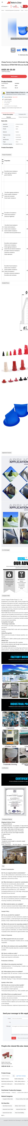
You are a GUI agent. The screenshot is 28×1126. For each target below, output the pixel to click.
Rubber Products (5, 1078)
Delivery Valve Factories (20, 1105)
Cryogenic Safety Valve (8, 1099)
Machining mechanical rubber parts (9, 1081)
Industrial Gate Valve (7, 1112)
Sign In (3, 107)
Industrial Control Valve (8, 1109)
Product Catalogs (22, 1076)
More (2, 1115)
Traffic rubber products (20, 1081)
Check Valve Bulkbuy (19, 1112)
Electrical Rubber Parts (20, 1084)
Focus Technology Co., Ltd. (18, 1120)
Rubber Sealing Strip (19, 1078)
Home (2, 10)
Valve (22, 10)
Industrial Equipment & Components (12, 10)
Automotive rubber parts (6, 1084)
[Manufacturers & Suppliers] (14, 2)
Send (14, 1038)
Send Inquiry (14, 76)
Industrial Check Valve (21, 1109)
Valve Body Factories (7, 1105)
